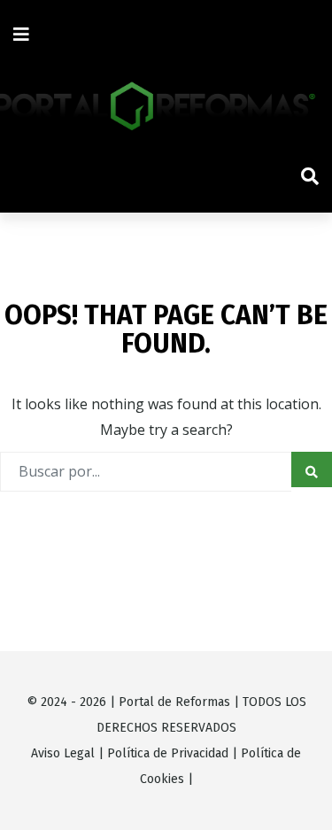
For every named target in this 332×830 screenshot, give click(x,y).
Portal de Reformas (174, 702)
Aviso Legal (63, 753)
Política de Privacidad (167, 753)
